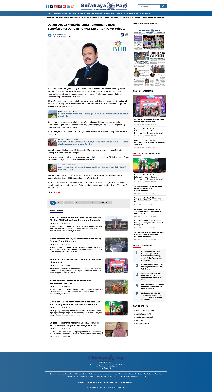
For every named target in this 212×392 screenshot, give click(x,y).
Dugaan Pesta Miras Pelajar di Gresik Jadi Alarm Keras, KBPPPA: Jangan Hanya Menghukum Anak (74, 324)
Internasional (112, 376)
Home (49, 13)
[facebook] (48, 8)
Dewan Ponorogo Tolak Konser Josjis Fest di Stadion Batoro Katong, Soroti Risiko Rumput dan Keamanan (151, 256)
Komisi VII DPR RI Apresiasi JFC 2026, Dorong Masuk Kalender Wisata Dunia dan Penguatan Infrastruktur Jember (93, 143)
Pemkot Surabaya (145, 311)
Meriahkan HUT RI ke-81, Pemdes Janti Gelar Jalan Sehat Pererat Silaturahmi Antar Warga (151, 296)
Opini (125, 13)
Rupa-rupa (133, 13)
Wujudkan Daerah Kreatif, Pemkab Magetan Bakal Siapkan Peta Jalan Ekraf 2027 (151, 17)
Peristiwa (110, 13)
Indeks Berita (144, 13)
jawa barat (69, 203)
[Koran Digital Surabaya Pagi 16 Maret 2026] (149, 57)
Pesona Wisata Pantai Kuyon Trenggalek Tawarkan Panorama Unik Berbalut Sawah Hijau (93, 115)
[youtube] (65, 8)
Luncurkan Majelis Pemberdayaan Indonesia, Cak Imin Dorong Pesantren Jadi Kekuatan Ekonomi (75, 303)
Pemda (108, 203)
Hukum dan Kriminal (104, 374)
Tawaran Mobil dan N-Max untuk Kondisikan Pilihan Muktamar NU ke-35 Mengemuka (149, 200)
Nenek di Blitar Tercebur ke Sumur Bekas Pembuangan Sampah (70, 282)
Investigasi (129, 374)
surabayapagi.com (60, 34)
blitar (140, 320)
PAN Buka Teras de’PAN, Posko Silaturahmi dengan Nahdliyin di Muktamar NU (147, 211)
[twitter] (52, 8)
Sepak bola (142, 323)
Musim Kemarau (144, 317)
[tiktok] (60, 8)
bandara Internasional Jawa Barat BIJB (90, 203)
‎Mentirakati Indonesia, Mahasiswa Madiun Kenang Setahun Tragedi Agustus (75, 240)
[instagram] (56, 8)
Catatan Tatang (118, 374)
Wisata (59, 203)
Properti (68, 374)
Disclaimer (82, 382)
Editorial (143, 376)
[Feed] (73, 8)
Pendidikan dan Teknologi (153, 374)
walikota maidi (143, 314)
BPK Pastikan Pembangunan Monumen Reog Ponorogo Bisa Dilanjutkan (152, 286)
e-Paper (119, 13)
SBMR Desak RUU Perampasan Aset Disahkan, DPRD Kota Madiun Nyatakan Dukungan (149, 234)
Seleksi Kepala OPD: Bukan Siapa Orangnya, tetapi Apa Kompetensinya (148, 188)
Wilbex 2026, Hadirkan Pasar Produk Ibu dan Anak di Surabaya (149, 121)
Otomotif (82, 13)
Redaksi (93, 382)
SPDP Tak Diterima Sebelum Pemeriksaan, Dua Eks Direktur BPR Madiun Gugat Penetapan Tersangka (75, 218)
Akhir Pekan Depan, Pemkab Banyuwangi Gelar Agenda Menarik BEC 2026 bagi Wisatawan (92, 168)
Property (72, 13)
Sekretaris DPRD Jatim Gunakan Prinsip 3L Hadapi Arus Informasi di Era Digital (148, 223)
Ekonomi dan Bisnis (57, 374)
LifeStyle (83, 376)
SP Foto (127, 376)
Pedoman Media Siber (108, 382)
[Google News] (69, 8)
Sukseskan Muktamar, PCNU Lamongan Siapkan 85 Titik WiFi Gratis (93, 17)
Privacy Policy (127, 382)
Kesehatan (139, 374)
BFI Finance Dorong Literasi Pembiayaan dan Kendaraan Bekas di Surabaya (149, 142)
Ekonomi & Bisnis (60, 13)
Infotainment (101, 376)
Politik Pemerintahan (96, 13)
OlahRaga (91, 376)
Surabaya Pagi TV (72, 376)
